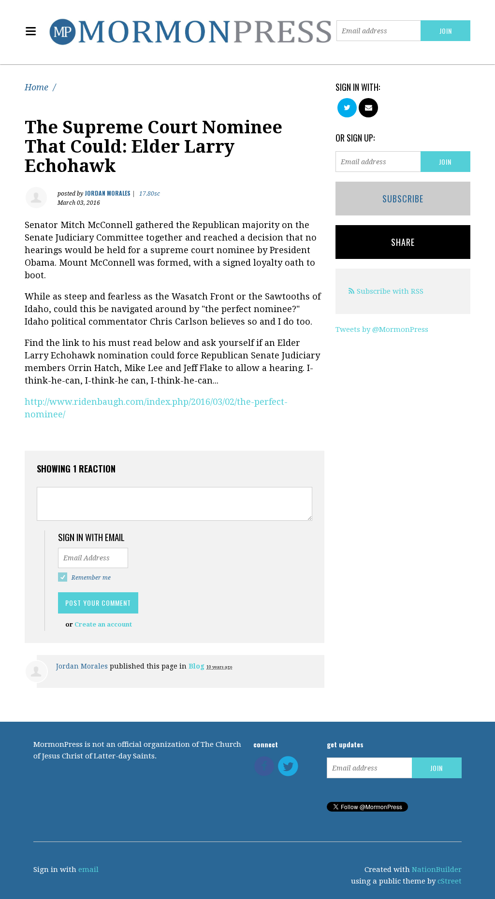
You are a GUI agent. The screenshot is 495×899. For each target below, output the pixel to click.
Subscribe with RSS (390, 291)
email (88, 869)
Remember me (91, 577)
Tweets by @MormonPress (381, 329)
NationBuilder (437, 869)
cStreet (449, 881)
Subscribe (402, 198)
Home (36, 87)
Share (403, 242)
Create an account (103, 624)
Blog (196, 666)
